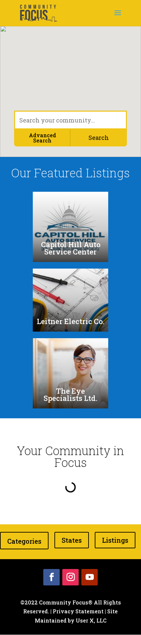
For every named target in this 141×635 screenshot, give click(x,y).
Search (99, 138)
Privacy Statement (78, 611)
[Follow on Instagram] (70, 577)
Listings (115, 540)
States (72, 540)
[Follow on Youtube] (89, 577)
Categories (24, 541)
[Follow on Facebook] (51, 577)
